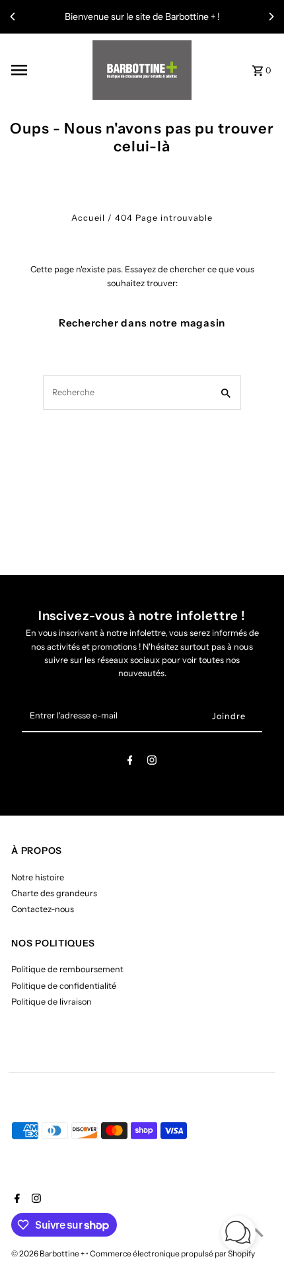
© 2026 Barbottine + (48, 1253)
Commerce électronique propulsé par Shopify (172, 1253)
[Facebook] (130, 762)
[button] (238, 1235)
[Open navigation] (47, 70)
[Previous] (13, 16)
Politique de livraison (51, 1002)
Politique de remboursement (67, 969)
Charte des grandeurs (54, 893)
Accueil (88, 218)
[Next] (271, 16)
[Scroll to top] (256, 1232)
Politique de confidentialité (63, 986)
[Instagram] (152, 762)
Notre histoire (37, 877)
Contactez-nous (42, 909)
